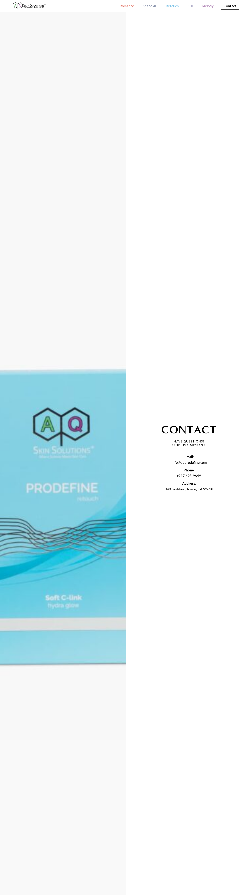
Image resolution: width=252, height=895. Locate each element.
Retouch (172, 6)
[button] (230, 6)
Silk (190, 6)
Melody (208, 6)
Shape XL (150, 6)
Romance (127, 6)
